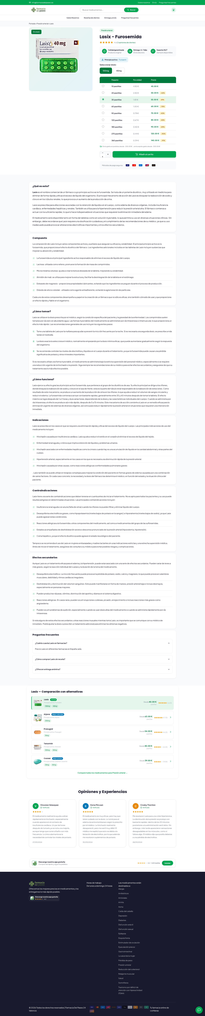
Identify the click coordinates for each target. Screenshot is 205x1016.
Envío (154, 2)
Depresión (122, 916)
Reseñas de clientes (92, 18)
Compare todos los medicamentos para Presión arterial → (103, 773)
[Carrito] (173, 9)
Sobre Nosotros (73, 18)
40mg (119, 71)
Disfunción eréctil (125, 924)
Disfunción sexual (125, 929)
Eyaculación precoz (126, 947)
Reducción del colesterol (129, 969)
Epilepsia (122, 933)
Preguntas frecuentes (167, 2)
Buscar (132, 10)
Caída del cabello (125, 911)
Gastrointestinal (125, 951)
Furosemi (122, 60)
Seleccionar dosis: (108, 64)
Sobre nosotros (144, 2)
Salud (120, 978)
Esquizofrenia (124, 938)
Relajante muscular (126, 974)
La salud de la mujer (126, 956)
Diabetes (122, 920)
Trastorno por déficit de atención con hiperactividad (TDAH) (130, 990)
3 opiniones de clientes (126, 42)
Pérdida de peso (125, 960)
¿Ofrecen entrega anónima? (47, 669)
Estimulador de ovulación (129, 942)
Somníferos (123, 983)
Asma (120, 907)
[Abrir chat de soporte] (199, 1010)
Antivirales (122, 898)
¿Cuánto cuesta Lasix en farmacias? (51, 643)
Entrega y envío (110, 18)
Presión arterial (124, 965)
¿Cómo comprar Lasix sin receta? (50, 659)
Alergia (121, 889)
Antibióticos (123, 893)
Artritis (121, 902)
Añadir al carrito (146, 154)
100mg (106, 71)
